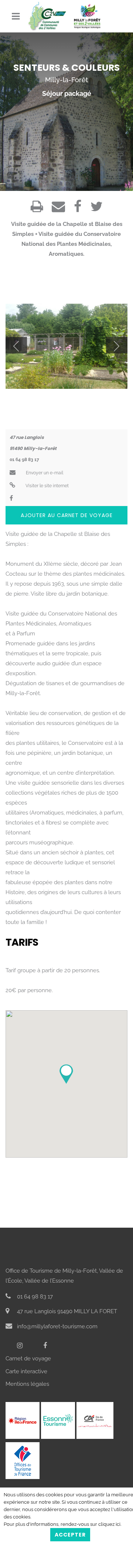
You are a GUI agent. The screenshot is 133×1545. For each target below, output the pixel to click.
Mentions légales (27, 1384)
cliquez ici (109, 1524)
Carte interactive (26, 1371)
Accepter (70, 1534)
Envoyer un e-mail (44, 472)
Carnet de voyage (28, 1358)
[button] (66, 1074)
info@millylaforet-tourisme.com (57, 1326)
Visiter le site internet (46, 485)
